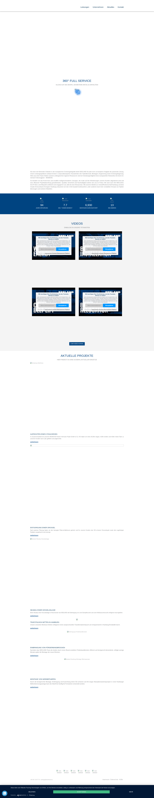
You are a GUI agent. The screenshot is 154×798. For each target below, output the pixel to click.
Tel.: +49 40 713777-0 (70, 742)
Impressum (105, 779)
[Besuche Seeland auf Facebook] (80, 771)
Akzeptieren (62, 249)
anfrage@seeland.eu (105, 742)
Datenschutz (114, 779)
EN (123, 4)
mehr (131, 792)
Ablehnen (31, 792)
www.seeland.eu (103, 744)
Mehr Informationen (47, 249)
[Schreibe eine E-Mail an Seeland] (73, 771)
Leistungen (84, 7)
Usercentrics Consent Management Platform (57, 253)
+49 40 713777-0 (35, 779)
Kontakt (121, 7)
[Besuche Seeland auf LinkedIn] (94, 771)
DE (120, 4)
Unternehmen (98, 7)
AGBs (121, 779)
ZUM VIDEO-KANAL (77, 343)
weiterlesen (34, 442)
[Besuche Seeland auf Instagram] (87, 771)
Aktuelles (110, 7)
